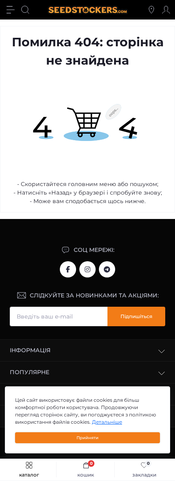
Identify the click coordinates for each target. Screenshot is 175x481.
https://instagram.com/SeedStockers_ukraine (87, 269)
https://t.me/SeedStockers (107, 269)
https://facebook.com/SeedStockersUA (68, 269)
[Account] (166, 10)
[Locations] (151, 10)
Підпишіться (136, 316)
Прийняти (87, 437)
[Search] (25, 10)
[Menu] (11, 10)
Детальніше (107, 422)
